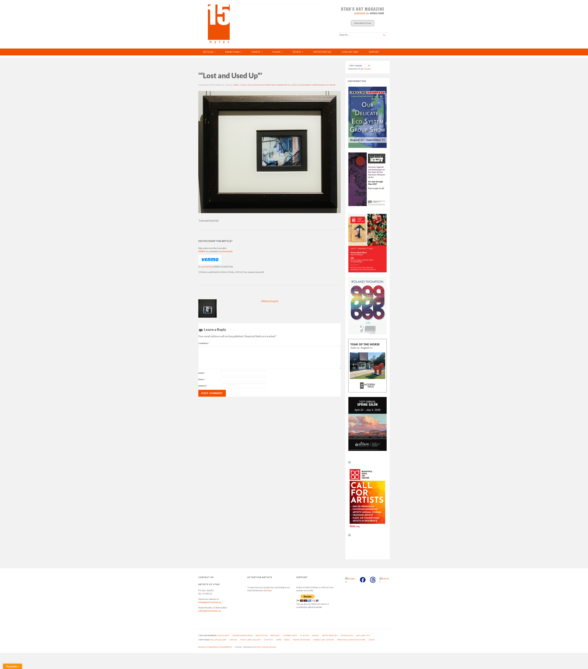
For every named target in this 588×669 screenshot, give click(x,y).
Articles (208, 52)
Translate (367, 69)
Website (202, 386)
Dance (315, 635)
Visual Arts (223, 635)
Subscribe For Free (362, 23)
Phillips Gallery (218, 640)
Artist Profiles (330, 635)
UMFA (278, 640)
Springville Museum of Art (351, 640)
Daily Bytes (262, 635)
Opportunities (322, 52)
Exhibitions (232, 52)
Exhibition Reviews (242, 635)
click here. (267, 590)
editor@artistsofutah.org (209, 611)
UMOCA (233, 640)
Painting (275, 635)
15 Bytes (304, 635)
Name (201, 373)
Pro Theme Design (266, 647)
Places (277, 52)
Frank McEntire (301, 640)
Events (256, 52)
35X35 (372, 640)
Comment (204, 343)
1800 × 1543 (239, 85)
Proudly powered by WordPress (215, 647)
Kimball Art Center (323, 640)
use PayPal (206, 266)
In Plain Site (347, 635)
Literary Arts (290, 635)
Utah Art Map (350, 52)
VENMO (202, 251)
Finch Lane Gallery (250, 640)
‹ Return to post (269, 301)
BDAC (287, 640)
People (297, 52)
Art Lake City (363, 635)
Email (201, 379)
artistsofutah (227, 251)
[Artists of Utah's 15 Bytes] (265, 23)
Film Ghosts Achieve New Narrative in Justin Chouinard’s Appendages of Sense (292, 85)
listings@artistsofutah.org (209, 602)
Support (374, 52)
